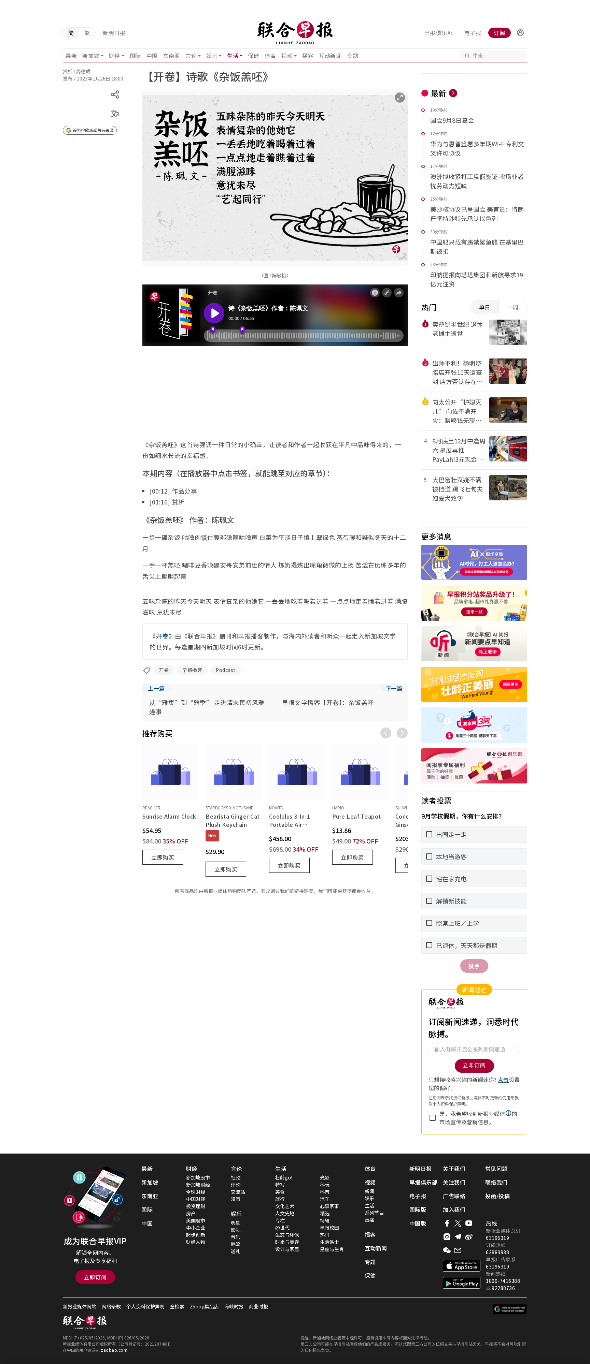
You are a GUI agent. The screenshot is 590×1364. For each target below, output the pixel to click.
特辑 (324, 1220)
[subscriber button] (520, 33)
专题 (352, 56)
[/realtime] (453, 93)
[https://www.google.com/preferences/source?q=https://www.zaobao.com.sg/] (510, 1309)
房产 (191, 1213)
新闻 (369, 1191)
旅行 (280, 1199)
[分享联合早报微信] (447, 1250)
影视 (235, 1229)
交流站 (238, 1191)
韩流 (235, 1244)
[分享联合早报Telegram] (458, 1237)
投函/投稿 (497, 1196)
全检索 (177, 1306)
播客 (307, 56)
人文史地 (284, 1213)
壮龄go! (283, 1177)
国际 (135, 56)
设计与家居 (287, 1249)
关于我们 (454, 1168)
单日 (485, 307)
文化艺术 (284, 1206)
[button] (520, 33)
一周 (513, 307)
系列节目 (374, 1212)
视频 (287, 56)
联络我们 (496, 1182)
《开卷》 (162, 635)
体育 (270, 56)
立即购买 (162, 857)
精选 (324, 1213)
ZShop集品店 (204, 1306)
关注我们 (454, 1182)
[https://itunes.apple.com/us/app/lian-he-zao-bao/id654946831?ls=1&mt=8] (461, 1266)
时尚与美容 (287, 1241)
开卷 (164, 669)
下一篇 (394, 688)
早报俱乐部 (438, 33)
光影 (324, 1177)
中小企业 (195, 1227)
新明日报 (114, 33)
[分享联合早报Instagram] (447, 1237)
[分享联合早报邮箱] (458, 1250)
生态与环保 (287, 1234)
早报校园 (329, 1227)
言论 (191, 56)
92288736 (503, 1288)
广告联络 (454, 1196)
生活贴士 (329, 1241)
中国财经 (195, 1199)
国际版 (417, 1209)
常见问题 (496, 1168)
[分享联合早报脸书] (447, 1223)
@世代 (282, 1227)
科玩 (324, 1184)
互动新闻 (330, 56)
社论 (235, 1177)
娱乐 (211, 56)
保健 (253, 56)
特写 (280, 1184)
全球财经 (195, 1191)
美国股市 (195, 1220)
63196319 (497, 1237)
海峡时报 (233, 1306)
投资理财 (195, 1206)
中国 (152, 56)
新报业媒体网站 (79, 1306)
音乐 (235, 1236)
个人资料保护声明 (145, 1306)
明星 (235, 1222)
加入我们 (454, 1209)
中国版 (417, 1223)
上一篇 (156, 688)
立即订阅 (95, 1277)
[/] (294, 32)
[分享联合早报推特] (458, 1223)
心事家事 (329, 1206)
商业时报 (258, 1306)
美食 (280, 1191)
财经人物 (195, 1241)
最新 (71, 56)
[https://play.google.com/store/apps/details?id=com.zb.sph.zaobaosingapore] (461, 1283)
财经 (114, 56)
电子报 (472, 33)
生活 (232, 56)
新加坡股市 (198, 1177)
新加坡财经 (198, 1184)
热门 (324, 1234)
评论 (235, 1184)
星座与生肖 (332, 1249)
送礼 (235, 1251)
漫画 (235, 1199)
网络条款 (111, 1306)
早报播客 (192, 669)
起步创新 (195, 1234)
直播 (369, 1219)
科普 (324, 1191)
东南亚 (171, 56)
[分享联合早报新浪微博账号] (469, 1237)
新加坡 (90, 56)
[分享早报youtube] (469, 1223)
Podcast (226, 669)
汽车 (324, 1199)
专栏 (280, 1220)
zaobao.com (114, 1350)
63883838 (497, 1252)
